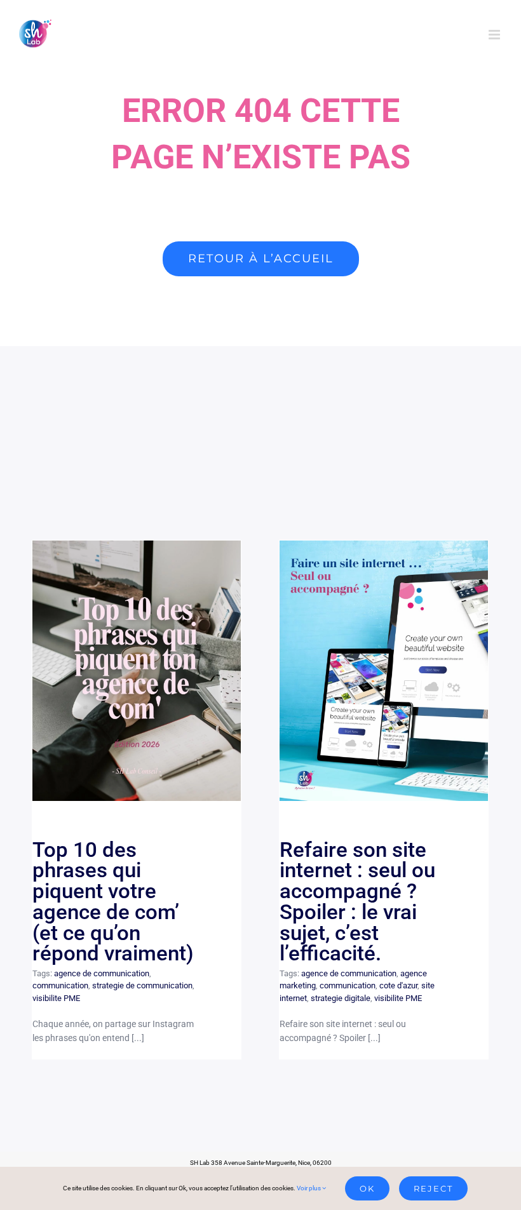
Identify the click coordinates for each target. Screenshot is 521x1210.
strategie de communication (142, 985)
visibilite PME (56, 998)
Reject (433, 1188)
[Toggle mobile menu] (495, 34)
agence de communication (101, 973)
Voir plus (309, 1188)
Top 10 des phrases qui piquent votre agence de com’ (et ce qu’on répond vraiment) (137, 670)
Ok (367, 1188)
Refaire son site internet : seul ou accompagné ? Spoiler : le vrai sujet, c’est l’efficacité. (384, 670)
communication (60, 985)
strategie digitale (340, 998)
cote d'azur (398, 985)
